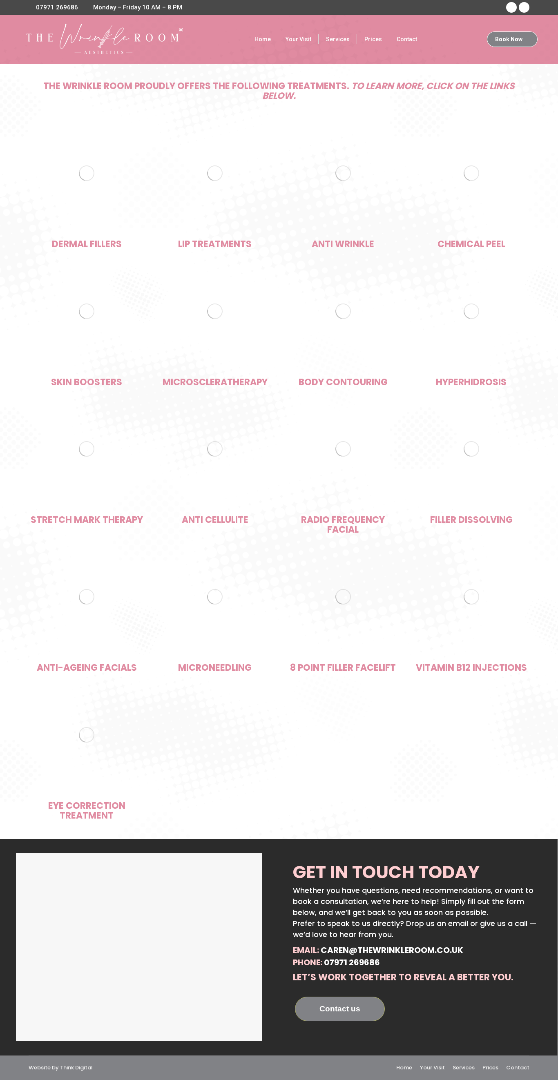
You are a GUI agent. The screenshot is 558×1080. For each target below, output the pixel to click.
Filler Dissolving (471, 519)
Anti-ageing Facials (87, 667)
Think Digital (76, 1067)
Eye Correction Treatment (86, 810)
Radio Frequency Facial (343, 524)
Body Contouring (343, 382)
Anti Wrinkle (343, 244)
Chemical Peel (471, 244)
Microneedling (215, 667)
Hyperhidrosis (471, 382)
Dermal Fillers (87, 244)
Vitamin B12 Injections (471, 667)
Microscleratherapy (215, 382)
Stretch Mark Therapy (87, 519)
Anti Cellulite (215, 519)
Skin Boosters (86, 382)
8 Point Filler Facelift (343, 667)
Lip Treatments (215, 244)
